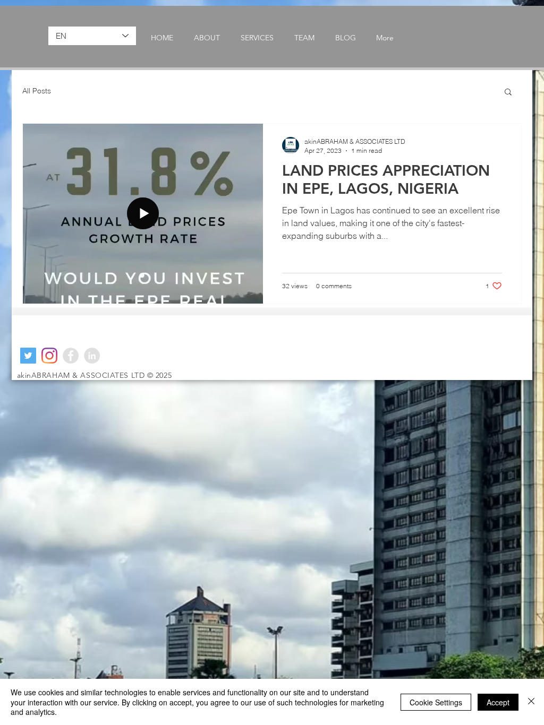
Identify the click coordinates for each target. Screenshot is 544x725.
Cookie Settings (436, 702)
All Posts (36, 91)
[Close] (531, 702)
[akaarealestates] (28, 356)
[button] (508, 92)
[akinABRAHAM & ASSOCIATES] (92, 356)
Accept (498, 702)
